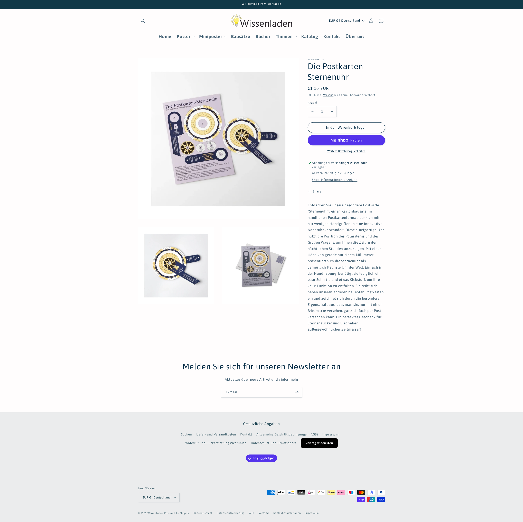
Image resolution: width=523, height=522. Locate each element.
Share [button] (317, 191)
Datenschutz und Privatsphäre (273, 443)
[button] (143, 21)
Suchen (186, 434)
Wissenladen (155, 513)
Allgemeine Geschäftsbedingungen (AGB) (287, 434)
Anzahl (312, 102)
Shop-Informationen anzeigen (334, 179)
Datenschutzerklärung (231, 513)
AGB (251, 513)
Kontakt (246, 434)
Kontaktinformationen (287, 513)
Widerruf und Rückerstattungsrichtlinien (216, 443)
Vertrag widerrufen (319, 443)
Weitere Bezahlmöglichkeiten (346, 151)
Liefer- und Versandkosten (216, 434)
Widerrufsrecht (203, 513)
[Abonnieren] (297, 392)
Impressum (330, 434)
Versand (328, 95)
